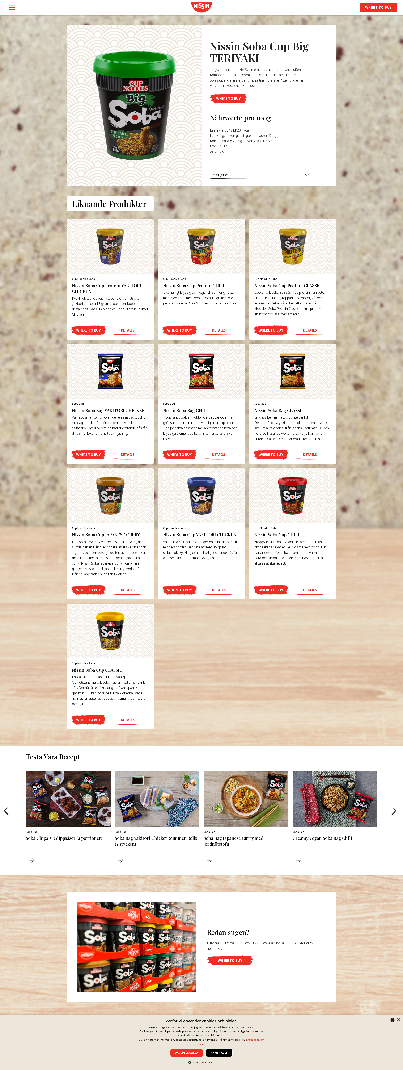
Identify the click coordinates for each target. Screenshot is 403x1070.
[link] (201, 7)
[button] (228, 98)
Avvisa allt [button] (219, 1052)
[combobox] (392, 1020)
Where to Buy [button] (378, 7)
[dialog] (201, 1042)
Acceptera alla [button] (186, 1052)
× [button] (398, 1019)
